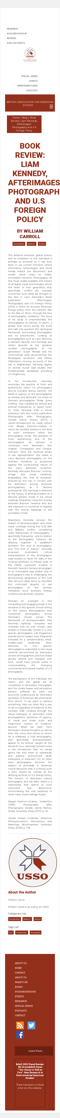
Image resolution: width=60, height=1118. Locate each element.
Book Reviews (19, 244)
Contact (20, 972)
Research (31, 244)
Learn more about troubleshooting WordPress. (30, 1098)
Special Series (24, 1005)
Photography (35, 932)
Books (19, 986)
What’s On (21, 982)
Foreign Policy (21, 932)
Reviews (42, 244)
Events (19, 996)
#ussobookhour (25, 991)
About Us (21, 963)
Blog (25, 117)
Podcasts (21, 1010)
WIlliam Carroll (31, 233)
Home (16, 117)
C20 (11, 932)
